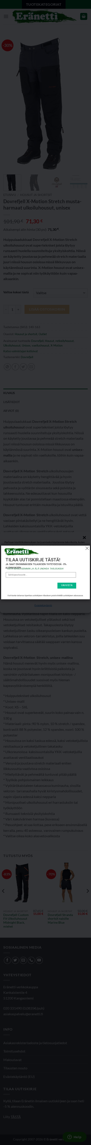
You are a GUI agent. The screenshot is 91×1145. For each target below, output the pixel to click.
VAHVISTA (66, 585)
